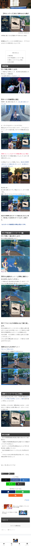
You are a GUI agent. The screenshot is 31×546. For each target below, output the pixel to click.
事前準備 (11, 55)
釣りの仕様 (11, 62)
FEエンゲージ (5, 473)
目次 (13, 52)
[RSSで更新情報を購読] (15, 495)
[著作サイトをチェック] (8, 491)
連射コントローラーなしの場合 (16, 59)
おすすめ (12, 473)
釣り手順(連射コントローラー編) (16, 57)
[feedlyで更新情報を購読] (23, 491)
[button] (20, 484)
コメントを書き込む (15, 525)
